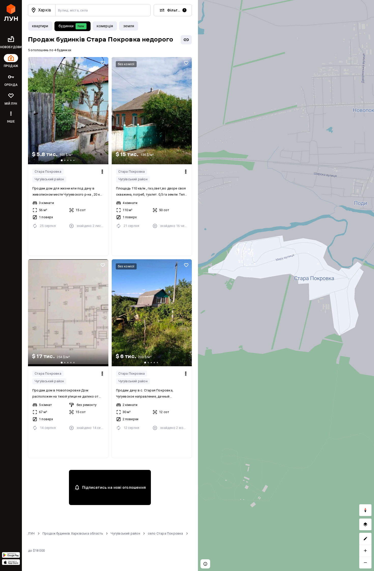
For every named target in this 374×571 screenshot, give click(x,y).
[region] (286, 285)
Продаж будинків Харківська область (72, 533)
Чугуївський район (49, 179)
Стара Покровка (48, 171)
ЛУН (31, 533)
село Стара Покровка (165, 533)
